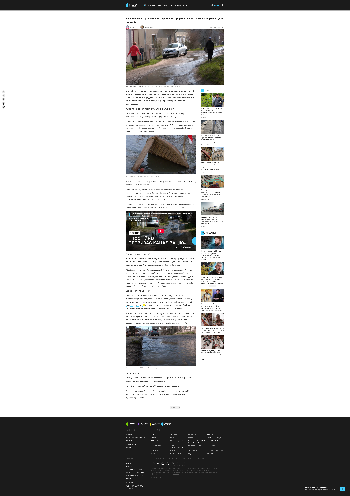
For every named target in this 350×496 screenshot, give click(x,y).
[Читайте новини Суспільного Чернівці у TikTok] (183, 464)
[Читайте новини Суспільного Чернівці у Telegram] (168, 464)
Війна (159, 5)
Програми (129, 482)
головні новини (171, 386)
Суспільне (176, 474)
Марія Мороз (149, 27)
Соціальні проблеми (215, 450)
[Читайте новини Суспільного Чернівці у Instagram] (158, 464)
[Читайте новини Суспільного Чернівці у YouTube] (163, 464)
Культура (178, 5)
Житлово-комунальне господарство (197, 441)
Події (128, 12)
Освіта (172, 438)
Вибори (191, 438)
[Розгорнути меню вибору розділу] (145, 5)
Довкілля (154, 441)
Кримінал (192, 434)
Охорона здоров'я (177, 441)
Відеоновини (193, 454)
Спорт (185, 5)
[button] (3, 91)
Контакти (129, 463)
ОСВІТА (128, 447)
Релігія (172, 450)
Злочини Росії (193, 450)
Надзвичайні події (214, 438)
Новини (129, 434)
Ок (342, 489)
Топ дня (210, 454)
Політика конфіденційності (136, 475)
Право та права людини (157, 446)
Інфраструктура (213, 441)
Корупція (173, 434)
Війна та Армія (175, 454)
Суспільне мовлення (134, 469)
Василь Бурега (134, 27)
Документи (130, 479)
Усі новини (151, 5)
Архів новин (130, 466)
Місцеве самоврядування (176, 446)
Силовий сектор (194, 446)
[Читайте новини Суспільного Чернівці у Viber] (173, 464)
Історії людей (212, 446)
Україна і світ (168, 5)
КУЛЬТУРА (129, 441)
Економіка (155, 438)
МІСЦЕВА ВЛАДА (131, 444)
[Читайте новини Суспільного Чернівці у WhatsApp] (178, 464)
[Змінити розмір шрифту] (222, 27)
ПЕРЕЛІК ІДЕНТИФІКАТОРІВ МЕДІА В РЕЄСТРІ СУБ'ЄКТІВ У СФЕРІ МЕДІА (136, 486)
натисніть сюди (176, 476)
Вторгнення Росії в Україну (136, 438)
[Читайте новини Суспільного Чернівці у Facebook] (153, 464)
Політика (154, 450)
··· (205, 5)
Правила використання (135, 472)
